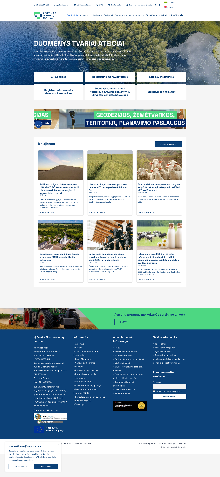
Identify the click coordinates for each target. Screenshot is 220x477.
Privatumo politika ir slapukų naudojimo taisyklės (162, 443)
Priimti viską (46, 466)
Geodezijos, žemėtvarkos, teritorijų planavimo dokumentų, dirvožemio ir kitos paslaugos (110, 92)
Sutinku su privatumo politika (169, 391)
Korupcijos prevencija (85, 374)
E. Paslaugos (58, 76)
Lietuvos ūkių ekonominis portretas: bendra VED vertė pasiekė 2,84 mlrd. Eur (108, 187)
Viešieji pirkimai (122, 363)
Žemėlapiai (80, 404)
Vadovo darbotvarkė (85, 362)
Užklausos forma (85, 5)
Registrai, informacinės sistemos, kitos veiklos (58, 91)
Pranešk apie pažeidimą (86, 370)
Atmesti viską (21, 466)
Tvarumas (80, 378)
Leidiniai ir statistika (161, 76)
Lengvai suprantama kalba (140, 5)
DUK (102, 5)
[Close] (58, 444)
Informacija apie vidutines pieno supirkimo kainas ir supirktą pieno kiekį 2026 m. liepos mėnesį (107, 256)
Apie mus (79, 343)
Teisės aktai (160, 343)
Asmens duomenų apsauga (88, 385)
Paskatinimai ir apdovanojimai (129, 359)
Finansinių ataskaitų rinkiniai (129, 374)
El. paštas (157, 382)
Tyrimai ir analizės (163, 351)
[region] (33, 457)
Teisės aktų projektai (165, 347)
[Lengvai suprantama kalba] (182, 15)
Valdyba (79, 366)
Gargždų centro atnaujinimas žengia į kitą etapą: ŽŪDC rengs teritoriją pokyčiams (60, 256)
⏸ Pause (38, 124)
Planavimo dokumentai (126, 351)
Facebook (40, 410)
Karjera (78, 347)
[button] (89, 15)
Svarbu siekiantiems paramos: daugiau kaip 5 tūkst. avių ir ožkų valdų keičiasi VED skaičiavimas (159, 187)
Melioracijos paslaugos (162, 91)
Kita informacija (122, 393)
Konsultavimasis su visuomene (90, 397)
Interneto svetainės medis (173, 447)
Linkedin (53, 410)
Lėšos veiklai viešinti (125, 389)
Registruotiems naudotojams (110, 76)
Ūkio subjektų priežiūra (126, 378)
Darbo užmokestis (123, 355)
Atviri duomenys (83, 381)
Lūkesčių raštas (83, 359)
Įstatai (118, 347)
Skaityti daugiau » (48, 212)
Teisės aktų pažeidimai (165, 355)
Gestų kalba (117, 5)
